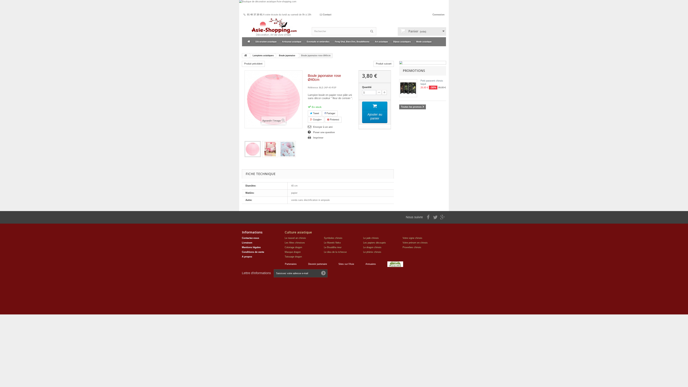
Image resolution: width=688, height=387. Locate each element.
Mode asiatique (424, 41)
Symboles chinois (333, 238)
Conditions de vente (253, 252)
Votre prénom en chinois (415, 242)
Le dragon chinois (372, 247)
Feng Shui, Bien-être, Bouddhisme (352, 41)
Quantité (366, 87)
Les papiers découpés (374, 242)
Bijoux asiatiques (402, 41)
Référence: (313, 87)
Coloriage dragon (293, 247)
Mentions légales (251, 247)
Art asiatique (381, 41)
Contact (326, 14)
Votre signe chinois (412, 238)
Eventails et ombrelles (318, 41)
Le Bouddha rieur (332, 247)
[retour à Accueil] (245, 55)
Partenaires (291, 264)
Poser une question (324, 132)
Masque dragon (293, 252)
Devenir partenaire (317, 264)
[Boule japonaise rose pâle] (253, 149)
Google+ (317, 119)
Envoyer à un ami (323, 127)
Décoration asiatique (266, 41)
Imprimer (318, 137)
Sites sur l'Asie (346, 264)
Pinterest (334, 119)
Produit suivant (383, 63)
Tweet (315, 113)
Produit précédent (253, 63)
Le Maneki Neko (332, 242)
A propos (247, 256)
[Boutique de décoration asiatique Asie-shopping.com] (344, 6)
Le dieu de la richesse (335, 252)
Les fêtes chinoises (295, 242)
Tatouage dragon (293, 256)
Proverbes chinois (412, 247)
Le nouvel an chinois (295, 238)
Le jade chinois (371, 238)
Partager (330, 113)
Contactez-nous (250, 238)
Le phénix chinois (372, 252)
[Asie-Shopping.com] (274, 27)
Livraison (247, 242)
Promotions (414, 70)
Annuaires (371, 264)
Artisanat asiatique (291, 41)
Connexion (439, 14)
